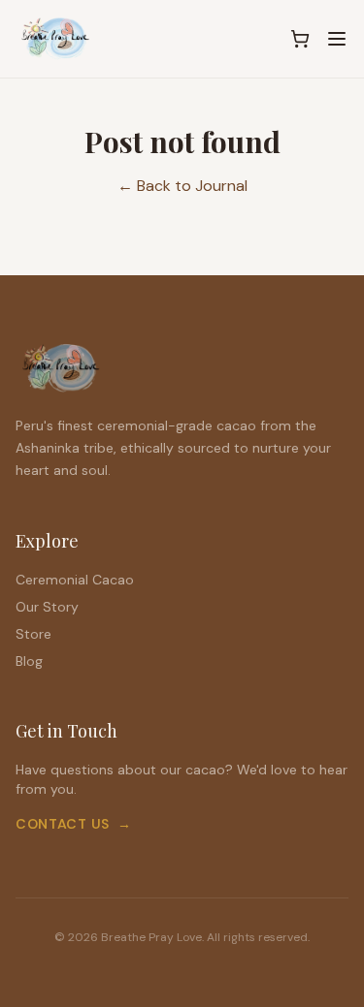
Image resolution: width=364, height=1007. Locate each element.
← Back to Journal (182, 185)
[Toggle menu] (336, 38)
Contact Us (74, 824)
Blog (29, 661)
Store (33, 634)
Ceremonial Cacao (75, 579)
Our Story (47, 606)
